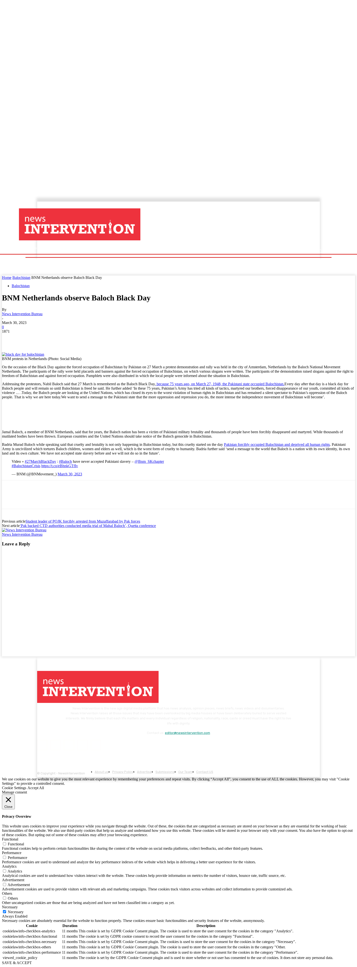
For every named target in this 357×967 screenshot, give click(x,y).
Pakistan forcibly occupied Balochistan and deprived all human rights (277, 444)
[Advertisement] (221, 225)
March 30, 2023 (70, 474)
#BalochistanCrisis (26, 466)
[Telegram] (80, 338)
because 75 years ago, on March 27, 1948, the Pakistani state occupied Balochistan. (220, 384)
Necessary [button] (10, 907)
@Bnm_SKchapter (149, 461)
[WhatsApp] (62, 338)
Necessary (16, 912)
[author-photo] (24, 530)
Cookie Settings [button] (14, 788)
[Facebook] (10, 338)
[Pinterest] (45, 338)
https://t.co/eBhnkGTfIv (59, 466)
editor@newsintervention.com (187, 733)
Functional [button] (10, 839)
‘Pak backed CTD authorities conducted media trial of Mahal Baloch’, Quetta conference (88, 526)
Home (6, 277)
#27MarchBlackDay (40, 461)
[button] (320, 251)
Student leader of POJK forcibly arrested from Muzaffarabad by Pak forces (83, 521)
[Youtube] (96, 745)
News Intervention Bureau (22, 314)
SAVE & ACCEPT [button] (17, 963)
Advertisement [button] (13, 880)
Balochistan (21, 277)
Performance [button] (11, 853)
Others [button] (7, 893)
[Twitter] (27, 338)
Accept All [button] (35, 788)
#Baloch (65, 461)
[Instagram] (55, 745)
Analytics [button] (9, 866)
